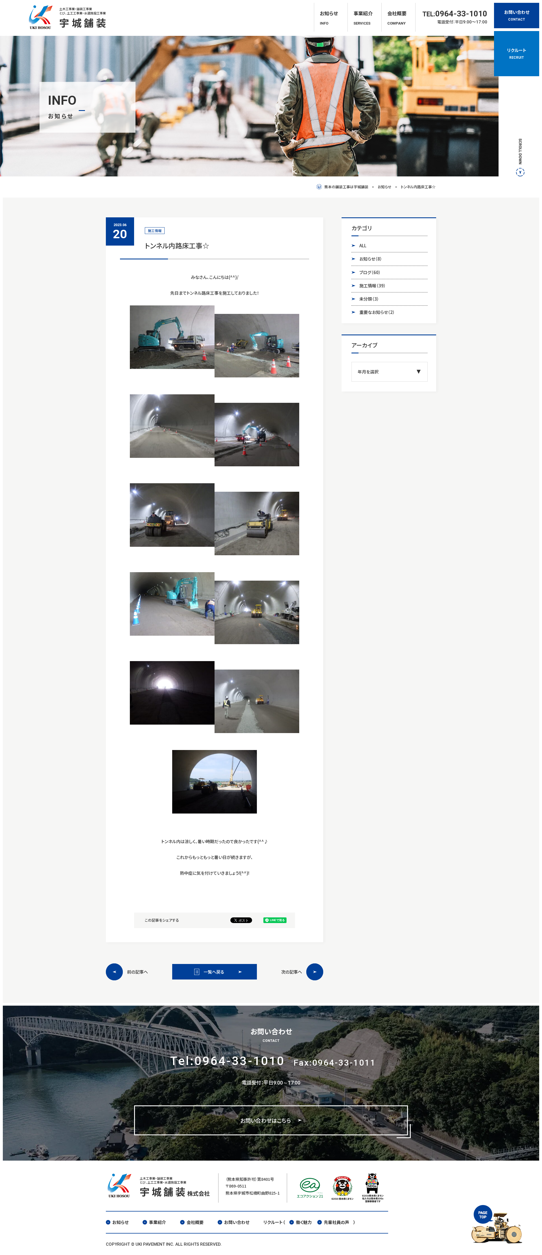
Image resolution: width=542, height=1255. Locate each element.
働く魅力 (304, 1222)
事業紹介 (157, 1222)
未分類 (369, 299)
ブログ (370, 272)
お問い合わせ (236, 1222)
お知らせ (370, 259)
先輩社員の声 (336, 1222)
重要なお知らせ (377, 312)
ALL (362, 245)
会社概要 (195, 1222)
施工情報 (372, 285)
